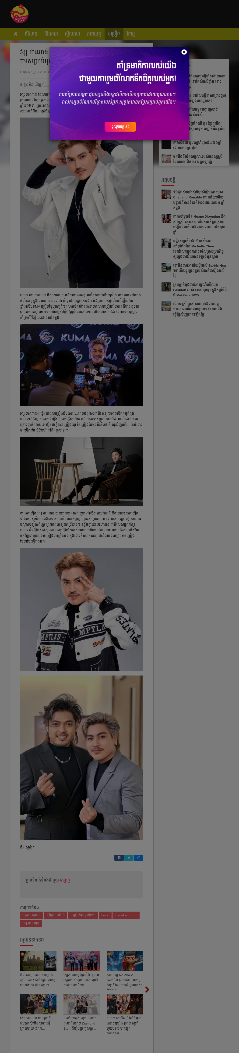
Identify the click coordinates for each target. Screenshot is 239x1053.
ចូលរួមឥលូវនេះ (120, 126)
